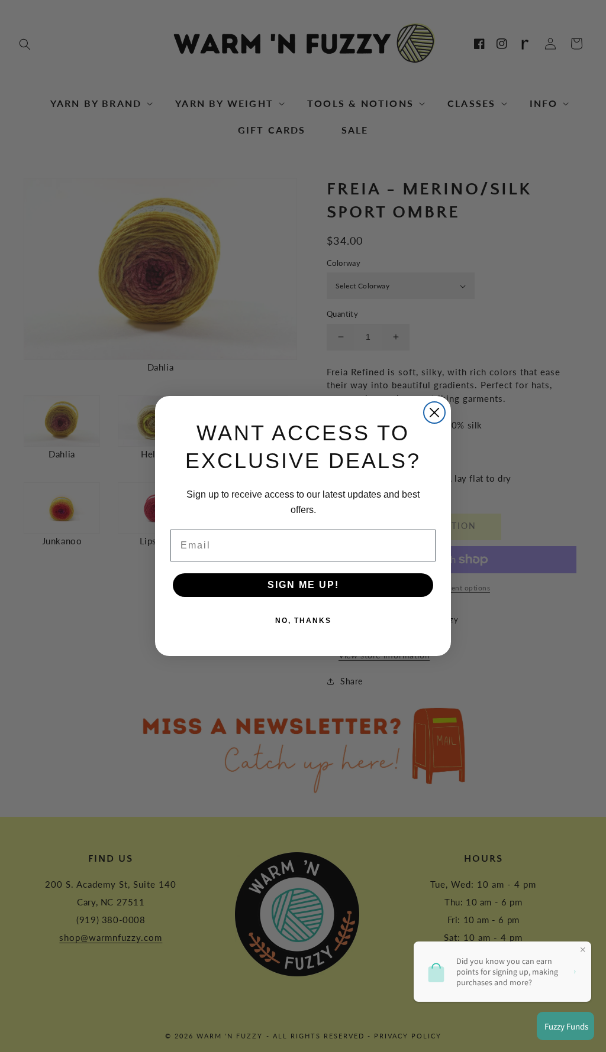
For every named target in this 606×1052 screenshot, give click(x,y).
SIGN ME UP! (303, 585)
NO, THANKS (303, 620)
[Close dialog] (434, 412)
